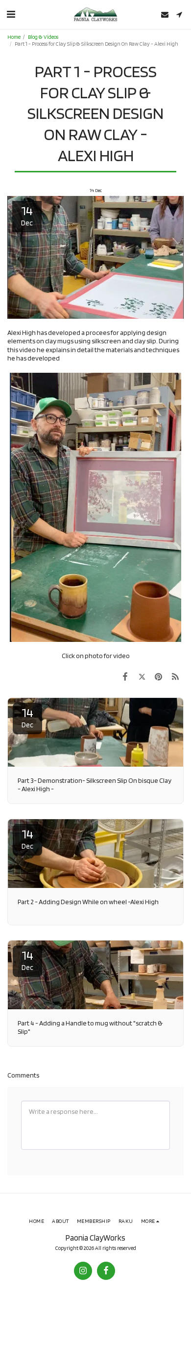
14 (27, 717)
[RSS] (175, 676)
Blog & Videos (43, 36)
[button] (10, 14)
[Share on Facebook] (125, 676)
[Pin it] (158, 676)
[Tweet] (141, 676)
